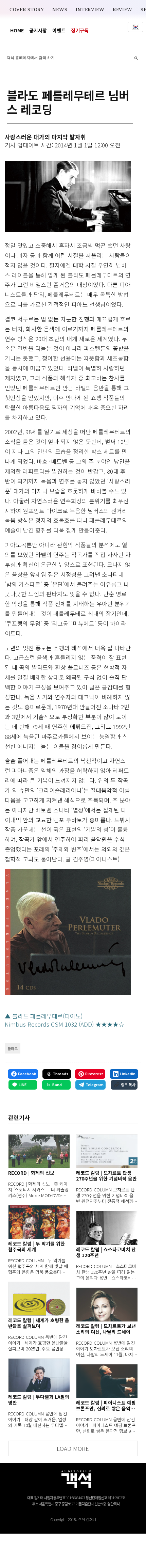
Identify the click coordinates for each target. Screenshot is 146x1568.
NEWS (60, 9)
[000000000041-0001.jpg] (68, 196)
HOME (17, 30)
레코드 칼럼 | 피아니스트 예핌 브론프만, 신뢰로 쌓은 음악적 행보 (106, 1405)
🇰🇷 (135, 27)
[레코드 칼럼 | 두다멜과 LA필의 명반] (39, 1375)
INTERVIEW (90, 9)
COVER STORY (27, 9)
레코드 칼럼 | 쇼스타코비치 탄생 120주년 (106, 1252)
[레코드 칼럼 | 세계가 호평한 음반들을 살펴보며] (39, 1299)
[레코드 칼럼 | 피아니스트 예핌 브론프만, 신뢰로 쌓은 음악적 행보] (107, 1381)
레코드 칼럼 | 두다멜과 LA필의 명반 (38, 1400)
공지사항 (38, 30)
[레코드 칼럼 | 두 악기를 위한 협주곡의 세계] (39, 1222)
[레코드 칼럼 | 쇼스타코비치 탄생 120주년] (107, 1228)
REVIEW (122, 9)
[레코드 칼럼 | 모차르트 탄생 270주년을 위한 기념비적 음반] (107, 1151)
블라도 (12, 1048)
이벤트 (59, 30)
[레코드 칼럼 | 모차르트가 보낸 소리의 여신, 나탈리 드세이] (107, 1304)
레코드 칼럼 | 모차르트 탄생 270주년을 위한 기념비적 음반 (106, 1176)
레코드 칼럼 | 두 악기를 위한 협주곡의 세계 (36, 1246)
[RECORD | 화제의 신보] (39, 1151)
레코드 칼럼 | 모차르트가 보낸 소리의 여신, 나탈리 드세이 (106, 1329)
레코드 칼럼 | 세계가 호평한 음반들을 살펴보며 (38, 1323)
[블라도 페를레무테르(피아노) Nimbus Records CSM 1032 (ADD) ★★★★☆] (68, 932)
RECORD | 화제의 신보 (31, 1173)
